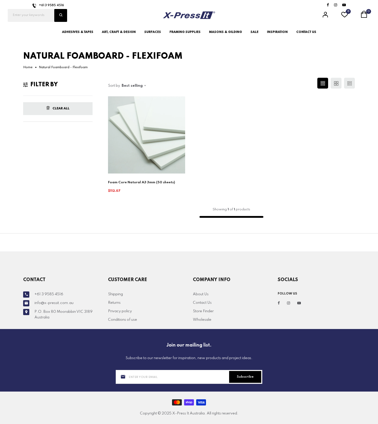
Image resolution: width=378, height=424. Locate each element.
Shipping (115, 294)
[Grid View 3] (322, 83)
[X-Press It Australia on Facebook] (328, 5)
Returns (114, 303)
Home (28, 67)
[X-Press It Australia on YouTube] (344, 5)
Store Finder (203, 311)
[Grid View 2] (336, 83)
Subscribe (245, 376)
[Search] (60, 15)
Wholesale (202, 320)
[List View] (349, 83)
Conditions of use (122, 320)
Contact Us (202, 303)
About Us (201, 294)
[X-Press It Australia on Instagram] (335, 5)
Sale (254, 32)
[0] (344, 16)
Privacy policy (120, 311)
